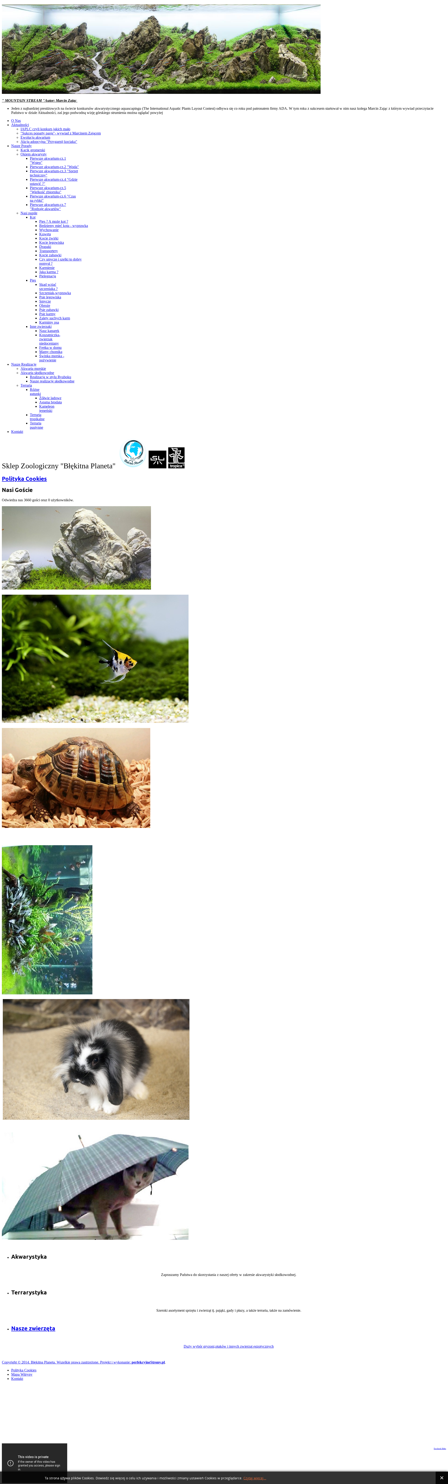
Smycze (45, 301)
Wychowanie (49, 230)
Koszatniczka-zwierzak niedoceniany (49, 339)
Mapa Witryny (21, 1374)
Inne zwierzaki (41, 327)
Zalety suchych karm (54, 318)
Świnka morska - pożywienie (51, 358)
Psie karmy (47, 314)
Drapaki (45, 247)
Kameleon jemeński (46, 408)
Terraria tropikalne (37, 417)
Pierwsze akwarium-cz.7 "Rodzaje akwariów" (48, 207)
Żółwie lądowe (50, 398)
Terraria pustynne (36, 425)
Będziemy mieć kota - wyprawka (63, 226)
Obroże (44, 305)
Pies (33, 280)
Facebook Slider (440, 1449)
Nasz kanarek (49, 331)
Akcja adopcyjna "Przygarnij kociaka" (49, 142)
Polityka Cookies (24, 479)
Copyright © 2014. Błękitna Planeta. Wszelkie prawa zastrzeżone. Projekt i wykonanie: (67, 1362)
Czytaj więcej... (254, 1478)
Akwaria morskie (33, 369)
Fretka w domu (50, 348)
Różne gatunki (35, 392)
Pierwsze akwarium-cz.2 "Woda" (54, 167)
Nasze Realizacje (23, 364)
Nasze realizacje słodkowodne (52, 381)
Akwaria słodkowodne (37, 373)
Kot (32, 217)
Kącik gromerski (33, 150)
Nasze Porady (21, 146)
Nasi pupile (29, 213)
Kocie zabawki (50, 255)
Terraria (26, 385)
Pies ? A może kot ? (53, 221)
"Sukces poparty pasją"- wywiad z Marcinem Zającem (61, 133)
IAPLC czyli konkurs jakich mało (45, 129)
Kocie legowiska (51, 242)
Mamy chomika (50, 352)
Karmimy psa (49, 322)
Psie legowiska (50, 297)
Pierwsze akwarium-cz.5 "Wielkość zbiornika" (48, 190)
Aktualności (20, 125)
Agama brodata (50, 402)
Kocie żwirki (48, 238)
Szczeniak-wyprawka (55, 293)
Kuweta (45, 234)
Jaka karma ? (48, 272)
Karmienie (47, 268)
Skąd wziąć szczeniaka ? (48, 287)
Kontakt (17, 432)
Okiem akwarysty (34, 154)
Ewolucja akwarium (35, 137)
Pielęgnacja (47, 276)
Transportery (48, 251)
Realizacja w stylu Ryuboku (50, 377)
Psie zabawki (49, 310)
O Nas (16, 121)
